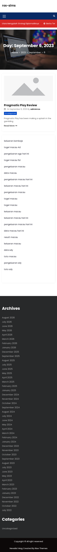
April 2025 (7, 377)
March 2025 (8, 381)
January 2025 (9, 390)
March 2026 (8, 339)
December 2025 (10, 351)
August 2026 (8, 317)
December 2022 (10, 497)
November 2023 (10, 450)
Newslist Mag (16, 548)
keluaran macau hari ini (16, 185)
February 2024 (9, 437)
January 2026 (9, 347)
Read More (9, 125)
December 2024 (10, 394)
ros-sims (9, 5)
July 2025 (7, 364)
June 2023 (7, 471)
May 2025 (7, 373)
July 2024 (7, 416)
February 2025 (9, 386)
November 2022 (10, 501)
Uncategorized (10, 113)
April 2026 (7, 334)
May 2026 (7, 330)
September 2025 (11, 356)
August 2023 (8, 463)
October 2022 (9, 505)
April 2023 (7, 480)
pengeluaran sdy (12, 262)
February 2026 (9, 343)
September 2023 (10, 458)
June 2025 (7, 368)
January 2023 (9, 493)
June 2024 (7, 420)
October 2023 (9, 454)
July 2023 (7, 467)
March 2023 (8, 484)
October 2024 (9, 403)
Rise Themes (41, 548)
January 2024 (9, 441)
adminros (35, 109)
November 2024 (10, 398)
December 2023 (10, 446)
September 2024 (11, 407)
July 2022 (7, 510)
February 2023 (9, 488)
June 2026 (7, 326)
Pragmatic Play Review (20, 105)
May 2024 (7, 424)
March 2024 (8, 433)
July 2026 (7, 321)
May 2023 (7, 475)
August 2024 (8, 411)
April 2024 (7, 428)
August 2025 (8, 360)
